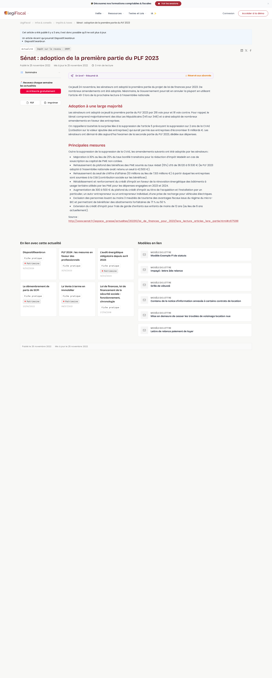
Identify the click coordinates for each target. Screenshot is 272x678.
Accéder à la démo (253, 13)
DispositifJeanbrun (64, 38)
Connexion (228, 13)
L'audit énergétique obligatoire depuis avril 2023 (114, 256)
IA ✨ (153, 13)
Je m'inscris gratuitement (40, 91)
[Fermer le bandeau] (268, 3)
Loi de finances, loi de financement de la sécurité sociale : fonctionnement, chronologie (113, 294)
